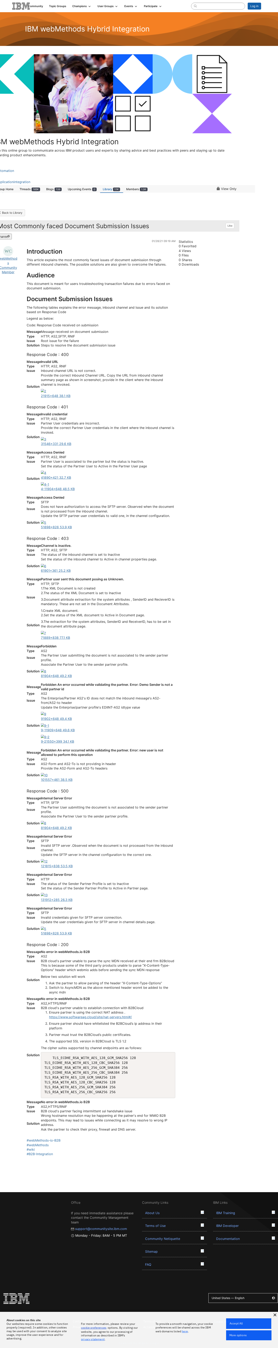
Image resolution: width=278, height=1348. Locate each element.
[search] (195, 6)
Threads (29, 189)
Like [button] (230, 225)
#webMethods (38, 1145)
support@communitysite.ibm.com (101, 1229)
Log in (254, 6)
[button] (81, 6)
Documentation (228, 1239)
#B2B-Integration (40, 1154)
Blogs (53, 189)
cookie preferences (93, 1328)
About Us (152, 1213)
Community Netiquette (162, 1239)
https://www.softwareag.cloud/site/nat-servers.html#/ (90, 1017)
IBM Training (225, 1213)
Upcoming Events (81, 189)
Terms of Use (155, 1226)
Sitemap (151, 1251)
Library (111, 189)
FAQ (148, 1264)
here (185, 1331)
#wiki (31, 1149)
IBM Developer (227, 1226)
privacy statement (93, 1339)
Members (136, 189)
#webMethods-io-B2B (43, 1140)
